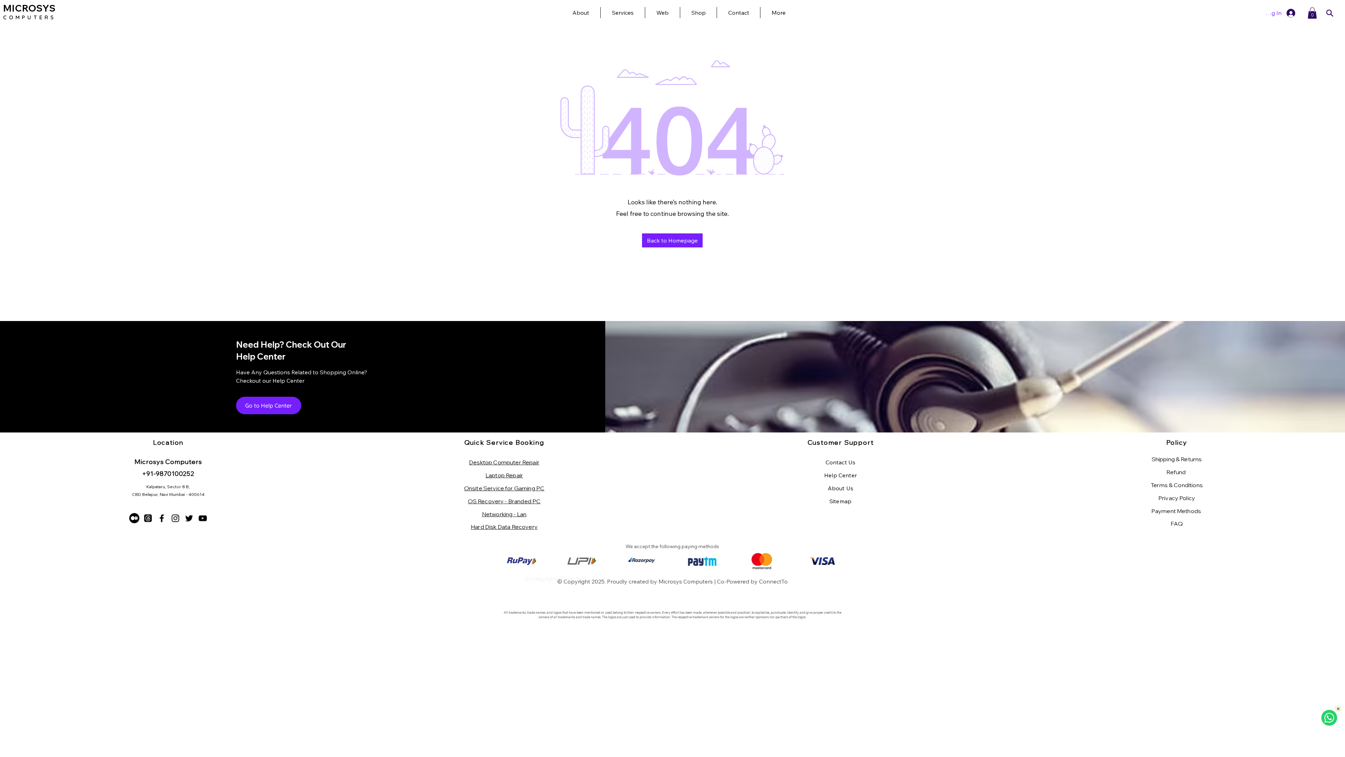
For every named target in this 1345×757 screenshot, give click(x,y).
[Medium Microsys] (134, 518)
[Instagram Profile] (175, 518)
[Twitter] (189, 518)
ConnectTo (773, 581)
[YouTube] (203, 518)
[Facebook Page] (162, 518)
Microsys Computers (685, 581)
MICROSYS (29, 8)
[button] (778, 12)
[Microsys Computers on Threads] (148, 518)
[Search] (1329, 13)
